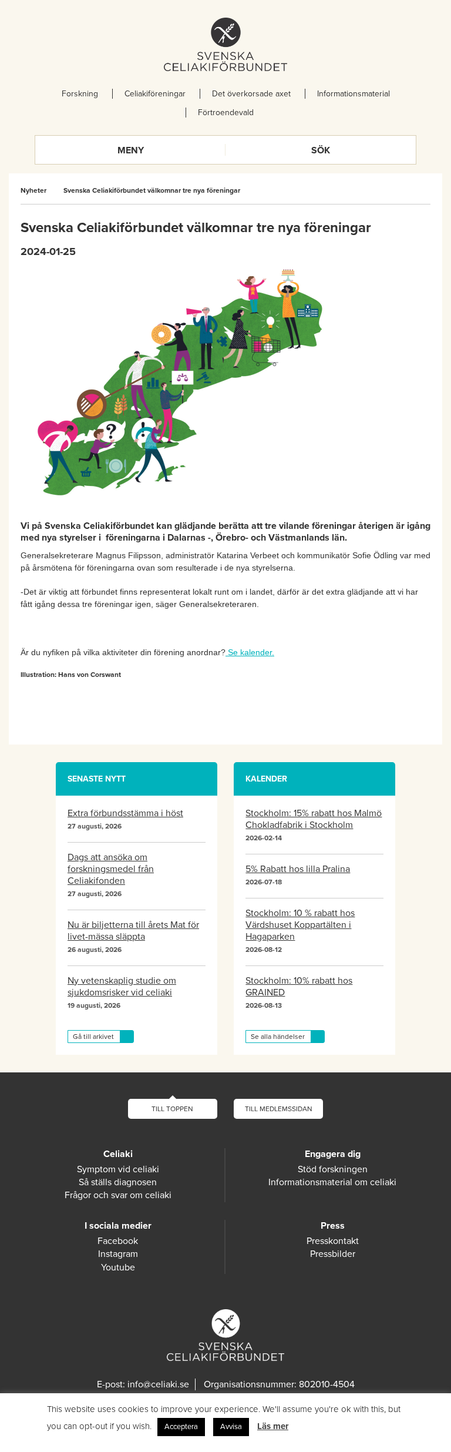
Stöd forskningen (333, 1169)
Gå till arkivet (93, 1036)
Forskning (80, 94)
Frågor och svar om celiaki (118, 1195)
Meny (130, 150)
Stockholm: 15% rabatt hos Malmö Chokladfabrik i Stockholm (313, 819)
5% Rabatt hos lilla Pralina (297, 869)
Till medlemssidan (278, 1109)
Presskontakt (333, 1241)
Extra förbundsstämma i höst (125, 813)
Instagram (118, 1254)
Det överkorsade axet (251, 94)
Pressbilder (332, 1254)
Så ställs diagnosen (118, 1182)
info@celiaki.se (158, 1384)
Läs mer (272, 1426)
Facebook (117, 1241)
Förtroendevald (226, 113)
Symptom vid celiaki (118, 1169)
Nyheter (33, 190)
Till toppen (172, 1109)
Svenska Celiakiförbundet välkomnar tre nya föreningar (151, 190)
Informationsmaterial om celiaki (332, 1182)
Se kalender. (250, 652)
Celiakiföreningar (155, 94)
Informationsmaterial (353, 94)
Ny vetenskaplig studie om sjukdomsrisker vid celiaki (122, 986)
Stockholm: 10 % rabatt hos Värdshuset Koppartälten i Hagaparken (300, 925)
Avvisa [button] (231, 1426)
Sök (320, 150)
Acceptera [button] (181, 1426)
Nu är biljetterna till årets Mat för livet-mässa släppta (133, 931)
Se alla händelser (278, 1036)
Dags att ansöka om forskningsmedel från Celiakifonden (111, 869)
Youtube (118, 1267)
